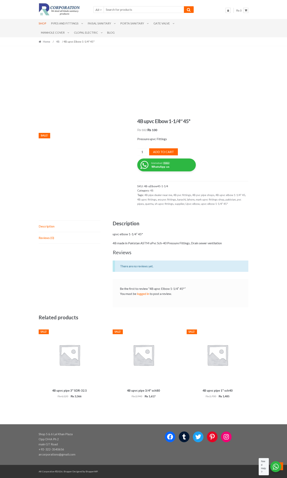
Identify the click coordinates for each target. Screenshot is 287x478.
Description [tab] (46, 226)
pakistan (231, 199)
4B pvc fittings (182, 195)
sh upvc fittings (164, 203)
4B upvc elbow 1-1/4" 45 (230, 195)
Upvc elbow (192, 203)
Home (46, 41)
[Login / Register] (228, 10)
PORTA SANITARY (132, 23)
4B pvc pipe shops (203, 195)
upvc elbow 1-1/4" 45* (214, 203)
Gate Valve (161, 23)
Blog (111, 32)
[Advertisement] (143, 82)
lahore (191, 199)
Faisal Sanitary (99, 23)
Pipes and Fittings (64, 23)
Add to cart (163, 152)
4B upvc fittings (147, 199)
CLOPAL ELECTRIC (86, 32)
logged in (143, 293)
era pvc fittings (167, 199)
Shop (42, 23)
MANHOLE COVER (53, 32)
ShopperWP (92, 471)
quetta (149, 203)
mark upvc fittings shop (210, 199)
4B (58, 41)
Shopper (67, 471)
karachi (181, 199)
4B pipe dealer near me (158, 195)
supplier (179, 203)
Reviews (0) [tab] (46, 238)
